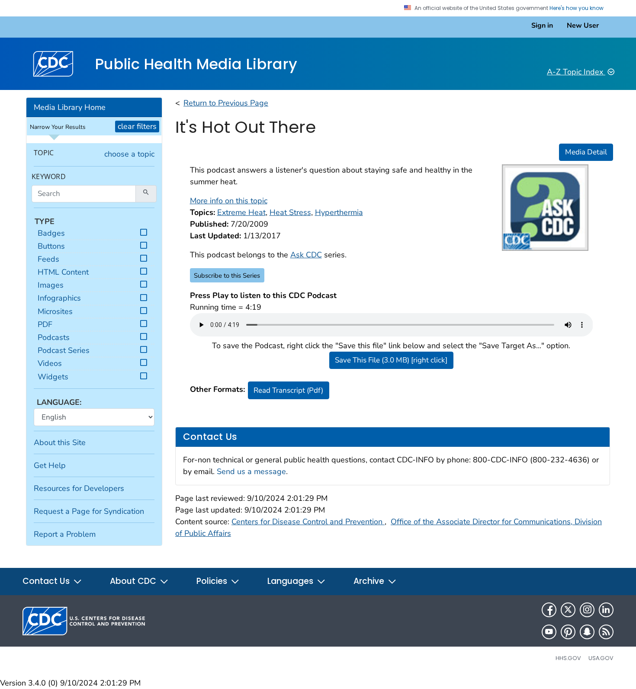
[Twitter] (568, 609)
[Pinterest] (568, 632)
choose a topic (129, 154)
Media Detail (586, 152)
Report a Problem (65, 534)
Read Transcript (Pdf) (288, 390)
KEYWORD (49, 176)
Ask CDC (306, 255)
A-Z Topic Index (576, 72)
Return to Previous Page (225, 103)
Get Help (50, 465)
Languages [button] (291, 581)
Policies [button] (212, 581)
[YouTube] (549, 632)
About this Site (60, 442)
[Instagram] (587, 609)
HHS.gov (568, 658)
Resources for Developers (79, 488)
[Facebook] (549, 609)
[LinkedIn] (606, 609)
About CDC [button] (134, 581)
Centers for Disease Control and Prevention (308, 521)
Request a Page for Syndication (89, 511)
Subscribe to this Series (227, 275)
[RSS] (606, 632)
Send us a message (251, 471)
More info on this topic (228, 200)
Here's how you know (577, 8)
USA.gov (601, 658)
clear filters (137, 126)
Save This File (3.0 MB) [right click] (391, 360)
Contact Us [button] (47, 581)
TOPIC (44, 152)
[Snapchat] (587, 632)
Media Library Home (70, 107)
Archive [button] (369, 581)
